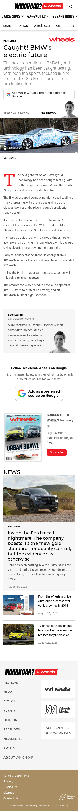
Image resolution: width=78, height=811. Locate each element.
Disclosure (10, 787)
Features (11, 729)
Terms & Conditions (16, 775)
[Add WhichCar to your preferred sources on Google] (39, 393)
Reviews (22, 25)
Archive (10, 748)
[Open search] (71, 7)
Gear (59, 25)
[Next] (73, 25)
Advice (9, 701)
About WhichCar (18, 757)
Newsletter (13, 739)
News (7, 25)
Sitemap (8, 792)
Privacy (8, 781)
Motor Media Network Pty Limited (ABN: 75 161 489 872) (40, 805)
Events (9, 711)
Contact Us (10, 798)
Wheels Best (42, 25)
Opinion (10, 720)
